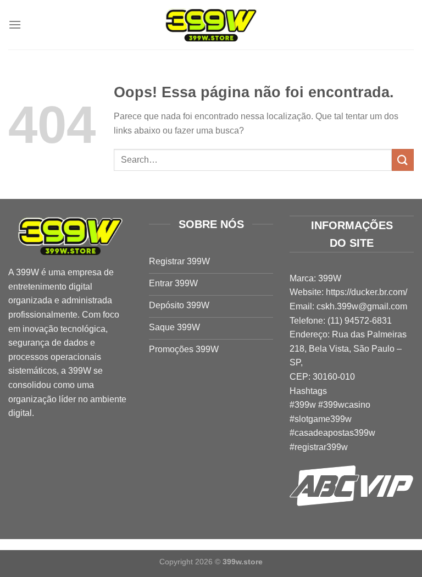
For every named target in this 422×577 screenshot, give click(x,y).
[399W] (211, 25)
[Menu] (14, 24)
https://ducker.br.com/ (366, 292)
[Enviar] (403, 159)
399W (27, 272)
